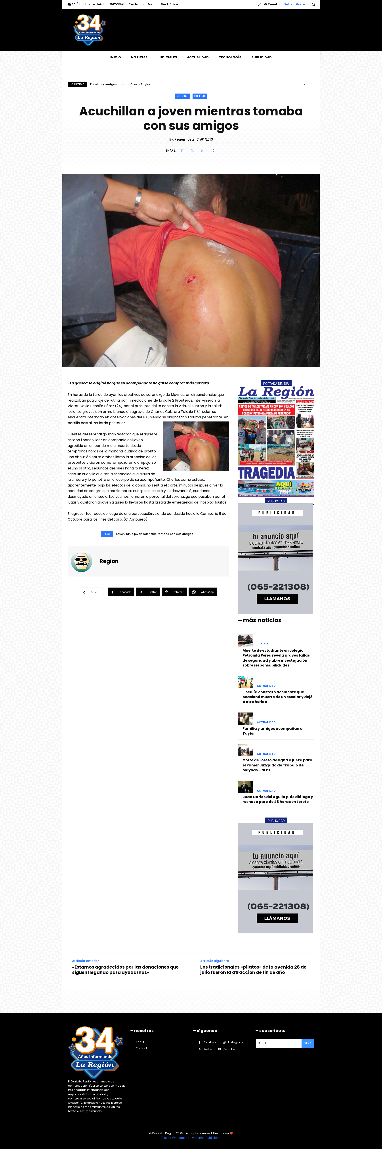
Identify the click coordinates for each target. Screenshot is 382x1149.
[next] (311, 84)
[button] (313, 4)
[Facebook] (181, 150)
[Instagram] (224, 1042)
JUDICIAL (263, 644)
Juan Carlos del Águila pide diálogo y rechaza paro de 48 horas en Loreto (278, 799)
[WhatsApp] (212, 150)
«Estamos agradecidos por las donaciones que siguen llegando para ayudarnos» (125, 969)
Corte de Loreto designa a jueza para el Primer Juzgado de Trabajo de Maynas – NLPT (156, 84)
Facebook (210, 1042)
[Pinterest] (202, 150)
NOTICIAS (183, 96)
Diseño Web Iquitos (175, 1137)
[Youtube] (219, 1049)
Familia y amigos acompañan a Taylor (273, 731)
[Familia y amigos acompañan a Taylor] (245, 718)
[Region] (84, 561)
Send (307, 1043)
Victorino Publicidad (206, 1137)
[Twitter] (191, 150)
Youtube (229, 1049)
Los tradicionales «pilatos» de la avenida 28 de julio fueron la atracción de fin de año (253, 969)
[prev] (304, 84)
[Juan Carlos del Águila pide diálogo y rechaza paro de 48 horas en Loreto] (245, 787)
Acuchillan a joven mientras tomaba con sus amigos (154, 534)
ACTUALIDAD (266, 686)
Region (179, 139)
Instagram (235, 1042)
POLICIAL (200, 96)
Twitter (208, 1049)
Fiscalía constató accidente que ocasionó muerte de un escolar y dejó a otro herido (278, 697)
